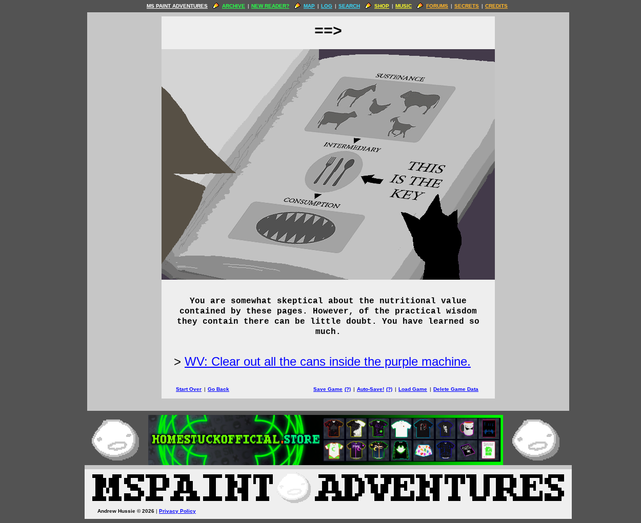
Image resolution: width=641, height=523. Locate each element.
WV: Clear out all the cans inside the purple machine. (328, 361)
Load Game (412, 389)
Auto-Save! (370, 389)
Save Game (328, 389)
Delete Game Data (455, 389)
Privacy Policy (177, 511)
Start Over (189, 389)
